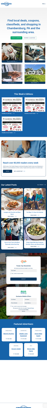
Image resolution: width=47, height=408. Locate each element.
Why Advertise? (18, 171)
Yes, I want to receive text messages (19, 306)
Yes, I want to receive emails (17, 273)
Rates (7, 171)
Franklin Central (7, 113)
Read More (11, 216)
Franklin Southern (7, 132)
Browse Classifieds (29, 37)
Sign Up (23, 311)
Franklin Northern (30, 113)
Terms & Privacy (30, 308)
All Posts (40, 184)
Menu (43, 3)
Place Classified (16, 37)
